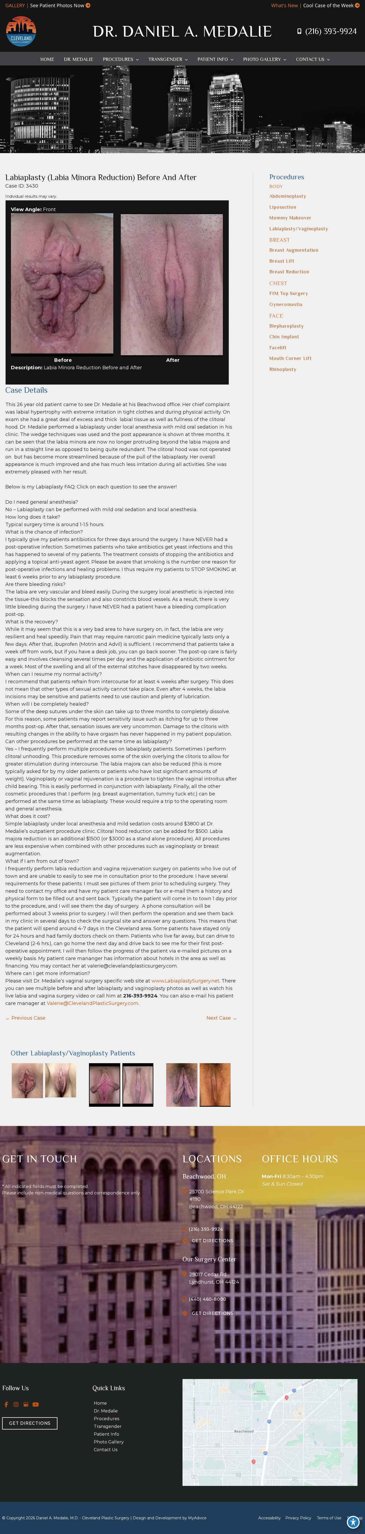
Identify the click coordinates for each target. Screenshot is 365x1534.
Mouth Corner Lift (290, 358)
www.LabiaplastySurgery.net (185, 981)
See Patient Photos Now (57, 5)
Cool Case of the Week (328, 5)
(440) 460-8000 (207, 1299)
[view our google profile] (26, 1404)
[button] (136, 59)
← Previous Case (25, 1018)
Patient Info (106, 1434)
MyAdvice (197, 1518)
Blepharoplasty (286, 326)
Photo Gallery (109, 1441)
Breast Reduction (289, 271)
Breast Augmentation (294, 250)
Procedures (106, 1418)
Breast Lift (281, 261)
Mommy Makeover (290, 217)
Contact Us (105, 1449)
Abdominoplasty (287, 196)
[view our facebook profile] (6, 1404)
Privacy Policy (298, 1518)
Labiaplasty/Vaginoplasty (298, 228)
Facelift (278, 347)
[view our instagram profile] (16, 1404)
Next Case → (222, 1018)
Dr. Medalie (106, 1410)
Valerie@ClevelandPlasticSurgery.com (92, 1003)
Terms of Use (329, 1518)
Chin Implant (284, 336)
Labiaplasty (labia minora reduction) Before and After (101, 177)
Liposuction (282, 207)
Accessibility (269, 1518)
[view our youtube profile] (36, 1404)
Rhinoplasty (282, 369)
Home (100, 1403)
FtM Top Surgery (288, 293)
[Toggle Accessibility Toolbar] (353, 1522)
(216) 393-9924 (331, 31)
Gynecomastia (285, 304)
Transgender (108, 1426)
